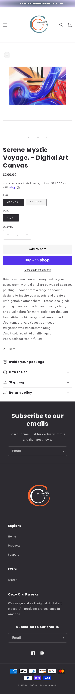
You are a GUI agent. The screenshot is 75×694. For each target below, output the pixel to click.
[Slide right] (46, 137)
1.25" (11, 217)
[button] (5, 24)
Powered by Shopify (49, 685)
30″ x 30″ (36, 202)
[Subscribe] (62, 451)
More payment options (37, 269)
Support (13, 554)
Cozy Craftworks (32, 685)
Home (12, 536)
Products (14, 545)
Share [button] (11, 349)
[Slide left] (28, 137)
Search (12, 579)
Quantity (8, 226)
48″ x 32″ (13, 202)
